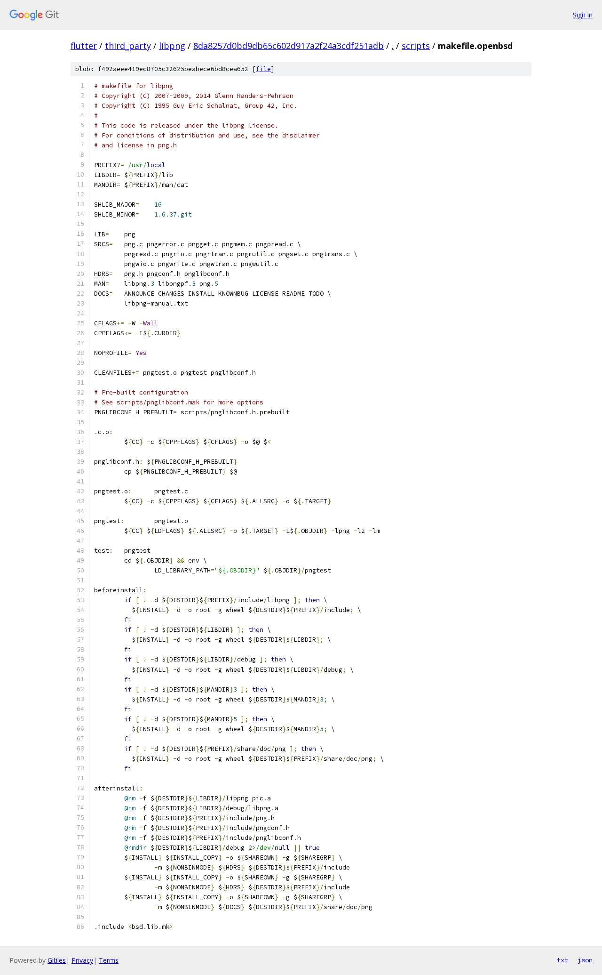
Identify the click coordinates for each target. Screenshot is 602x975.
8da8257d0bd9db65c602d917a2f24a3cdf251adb (288, 45)
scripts (416, 45)
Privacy (82, 960)
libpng (172, 45)
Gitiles (57, 960)
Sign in (583, 14)
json (585, 960)
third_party (128, 45)
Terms (109, 960)
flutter (84, 45)
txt (562, 960)
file (263, 69)
